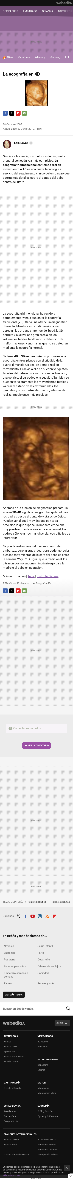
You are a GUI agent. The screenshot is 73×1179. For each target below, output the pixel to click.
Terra (31, 576)
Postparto (10, 959)
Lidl (67, 57)
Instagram (40, 915)
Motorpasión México (48, 1154)
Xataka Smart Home (14, 1056)
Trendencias (10, 1111)
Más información (11, 1175)
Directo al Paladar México (16, 1154)
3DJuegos (43, 1041)
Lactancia (9, 952)
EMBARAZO (30, 11)
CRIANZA (47, 11)
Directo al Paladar (13, 1088)
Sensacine (43, 1065)
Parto (41, 952)
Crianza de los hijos (49, 966)
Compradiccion (11, 1121)
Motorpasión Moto (47, 1093)
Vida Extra (42, 1046)
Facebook (5, 113)
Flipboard (18, 113)
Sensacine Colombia (48, 1149)
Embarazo (23, 583)
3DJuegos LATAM (46, 1139)
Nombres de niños (37, 902)
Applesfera (9, 1051)
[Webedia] (64, 3)
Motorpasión (44, 1088)
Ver (38, 745)
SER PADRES (10, 11)
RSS (47, 915)
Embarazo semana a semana (16, 974)
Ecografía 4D (43, 583)
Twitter (11, 113)
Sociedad (43, 973)
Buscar (68, 1009)
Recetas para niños (15, 966)
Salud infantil (45, 946)
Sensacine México (47, 1144)
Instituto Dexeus (47, 576)
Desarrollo (44, 959)
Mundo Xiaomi (11, 1061)
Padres (8, 983)
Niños (10, 57)
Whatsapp (40, 57)
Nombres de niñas (61, 902)
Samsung (55, 57)
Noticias (9, 946)
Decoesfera (10, 1116)
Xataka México (11, 1139)
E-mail (24, 113)
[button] (23, 143)
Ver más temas (14, 994)
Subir (60, 1023)
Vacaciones (24, 57)
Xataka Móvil (10, 1046)
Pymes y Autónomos (48, 1116)
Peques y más (46, 983)
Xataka (7, 1041)
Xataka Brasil (10, 1144)
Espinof (41, 1070)
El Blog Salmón (45, 1111)
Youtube (32, 915)
